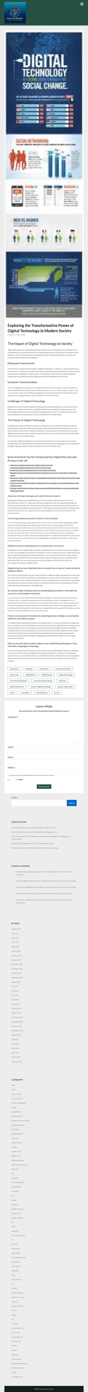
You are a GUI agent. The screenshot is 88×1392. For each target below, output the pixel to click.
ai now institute (16, 1098)
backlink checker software (20, 1120)
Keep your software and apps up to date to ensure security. (31, 465)
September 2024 (17, 1031)
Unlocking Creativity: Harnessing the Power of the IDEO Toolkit (53, 887)
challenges (29, 669)
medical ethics (16, 1279)
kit (12, 1240)
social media (15, 1332)
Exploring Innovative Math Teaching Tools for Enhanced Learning (34, 848)
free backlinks (16, 1187)
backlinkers (15, 1129)
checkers (14, 1147)
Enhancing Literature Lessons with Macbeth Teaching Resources (34, 832)
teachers (14, 1350)
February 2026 (16, 956)
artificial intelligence (18, 1103)
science (14, 1310)
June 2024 (15, 1044)
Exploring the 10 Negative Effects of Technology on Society (32, 843)
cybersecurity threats (63, 669)
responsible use (41, 693)
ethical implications (17, 687)
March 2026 (15, 951)
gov (12, 1222)
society (56, 693)
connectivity (44, 669)
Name (11, 747)
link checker (15, 1262)
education (14, 1169)
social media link (17, 1337)
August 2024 (16, 1035)
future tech (15, 1191)
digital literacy (47, 675)
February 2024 (16, 1061)
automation (14, 669)
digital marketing (17, 1160)
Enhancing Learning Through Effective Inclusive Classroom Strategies (51, 881)
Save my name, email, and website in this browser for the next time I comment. (32, 775)
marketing (15, 1271)
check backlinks (16, 1143)
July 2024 (14, 1039)
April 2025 (15, 1000)
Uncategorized (16, 1377)
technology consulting (19, 1363)
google (14, 1200)
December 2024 (17, 1017)
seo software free (17, 1328)
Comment (13, 717)
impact (12, 693)
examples (14, 1178)
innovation (25, 693)
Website (11, 768)
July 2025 (14, 986)
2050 (13, 1090)
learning (14, 1244)
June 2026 (15, 938)
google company (17, 1209)
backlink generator (18, 1125)
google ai (14, 1204)
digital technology (65, 675)
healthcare (15, 1231)
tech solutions (16, 1359)
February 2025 (16, 1008)
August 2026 (16, 929)
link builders (15, 1249)
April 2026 (15, 947)
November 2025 (17, 969)
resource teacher (17, 1306)
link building (15, 1253)
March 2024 (15, 1057)
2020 (13, 1085)
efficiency (62, 681)
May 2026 (15, 942)
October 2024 (16, 1026)
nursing (14, 1288)
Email (11, 757)
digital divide (30, 675)
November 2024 (17, 1022)
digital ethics (16, 1156)
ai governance (16, 1094)
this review (20, 893)
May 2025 (15, 995)
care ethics (15, 1138)
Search (14, 797)
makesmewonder (21, 872)
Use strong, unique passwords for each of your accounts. (30, 468)
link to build (15, 1266)
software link (16, 1341)
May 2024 (15, 1048)
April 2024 (15, 1053)
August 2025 (16, 982)
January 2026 (16, 960)
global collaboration (65, 687)
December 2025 (17, 964)
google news (15, 1213)
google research (17, 1218)
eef (12, 1174)
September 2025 (17, 978)
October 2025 (16, 973)
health (13, 1226)
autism (13, 1107)
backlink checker (17, 1116)
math (13, 1275)
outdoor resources (18, 1297)
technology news (17, 1368)
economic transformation (42, 681)
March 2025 (15, 1004)
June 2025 (15, 991)
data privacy (14, 675)
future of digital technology (41, 687)
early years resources (19, 1165)
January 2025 (16, 1013)
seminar (14, 1315)
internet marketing (18, 1235)
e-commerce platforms (18, 681)
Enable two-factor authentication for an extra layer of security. (33, 470)
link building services (18, 1257)
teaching (14, 1355)
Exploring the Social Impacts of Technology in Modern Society (33, 828)
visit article (20, 881)
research (14, 1302)
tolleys (13, 1372)
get (12, 1196)
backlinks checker (17, 1134)
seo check (14, 1324)
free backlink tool (17, 1182)
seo (12, 1319)
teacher (14, 1346)
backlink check (16, 1112)
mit (12, 1284)
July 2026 (14, 933)
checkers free (16, 1151)
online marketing (17, 1293)
